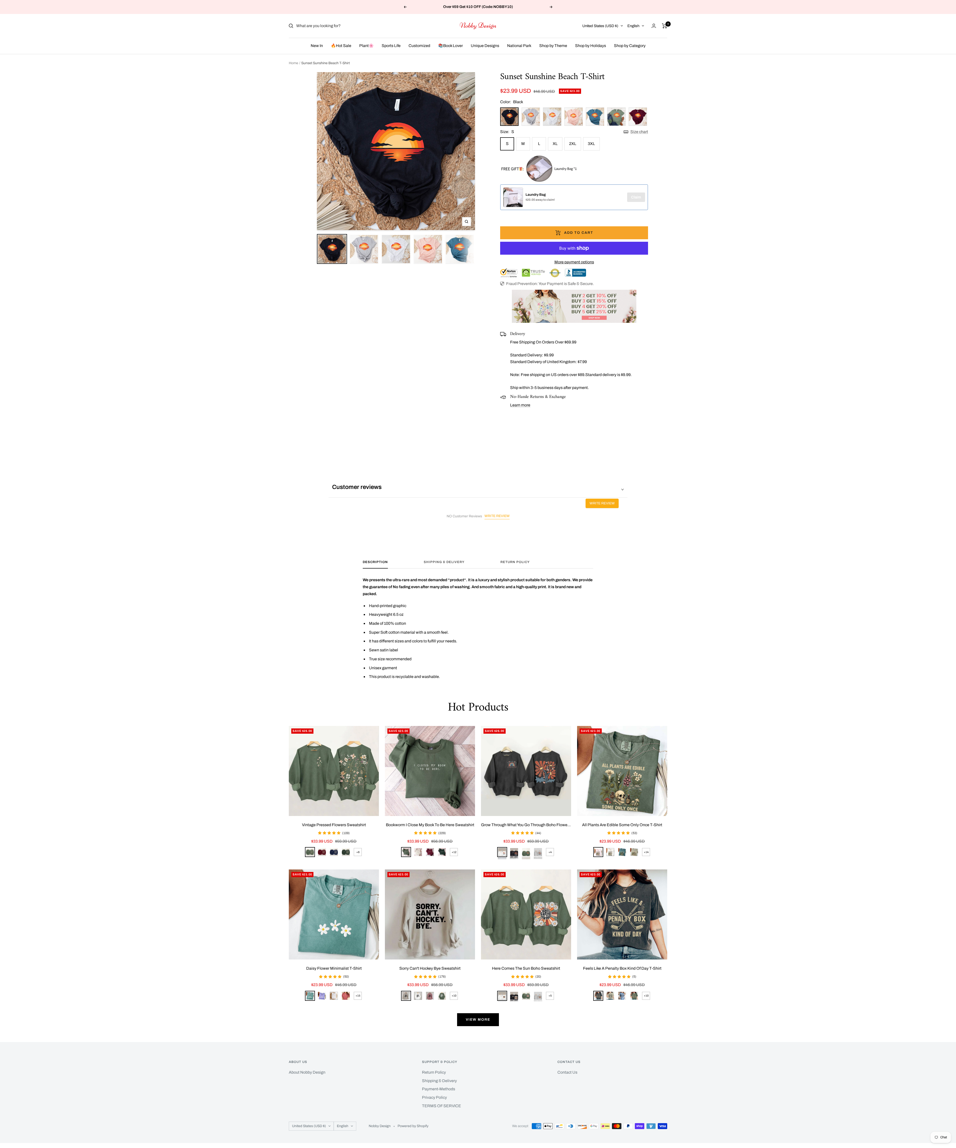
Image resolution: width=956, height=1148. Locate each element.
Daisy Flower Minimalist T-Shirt (334, 968)
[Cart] (664, 25)
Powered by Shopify (413, 1126)
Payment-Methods (438, 1089)
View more (478, 1019)
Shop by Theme (553, 46)
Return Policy (515, 562)
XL (555, 144)
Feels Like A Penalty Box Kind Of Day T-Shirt (622, 968)
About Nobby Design (307, 1072)
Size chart (639, 132)
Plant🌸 (366, 46)
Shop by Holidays (590, 46)
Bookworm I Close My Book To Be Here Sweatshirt (430, 825)
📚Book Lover (450, 46)
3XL (591, 144)
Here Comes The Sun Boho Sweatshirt (526, 968)
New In (317, 46)
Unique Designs (485, 46)
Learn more (520, 405)
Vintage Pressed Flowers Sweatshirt (334, 825)
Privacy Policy (434, 1097)
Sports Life (391, 46)
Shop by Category (630, 46)
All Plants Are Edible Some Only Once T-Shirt (622, 825)
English (633, 26)
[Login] (654, 26)
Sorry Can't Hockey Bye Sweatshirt (430, 968)
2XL (572, 144)
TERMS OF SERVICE (441, 1106)
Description (375, 562)
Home (293, 63)
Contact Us (567, 1072)
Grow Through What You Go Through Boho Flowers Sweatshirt (526, 825)
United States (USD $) (600, 26)
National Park (519, 46)
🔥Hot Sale (341, 46)
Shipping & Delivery (444, 562)
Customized (419, 46)
